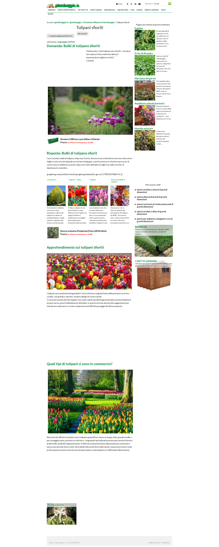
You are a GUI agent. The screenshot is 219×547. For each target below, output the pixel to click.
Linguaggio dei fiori (66, 42)
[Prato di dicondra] (145, 65)
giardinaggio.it (61, 22)
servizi (50, 14)
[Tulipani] (99, 195)
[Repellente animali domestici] (145, 115)
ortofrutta (83, 10)
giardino (51, 10)
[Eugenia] (145, 40)
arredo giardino (152, 10)
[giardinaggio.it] (63, 5)
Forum (120, 4)
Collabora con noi (154, 543)
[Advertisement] (73, 19)
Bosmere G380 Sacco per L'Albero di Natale (80, 139)
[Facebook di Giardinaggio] (127, 4)
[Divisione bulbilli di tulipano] (120, 195)
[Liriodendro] (57, 195)
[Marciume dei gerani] (145, 90)
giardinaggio (109, 10)
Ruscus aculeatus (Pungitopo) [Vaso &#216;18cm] (83, 231)
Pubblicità (165, 543)
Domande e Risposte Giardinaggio (99, 22)
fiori (132, 10)
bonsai (139, 10)
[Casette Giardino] (154, 274)
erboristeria (122, 10)
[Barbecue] (154, 240)
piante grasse (96, 10)
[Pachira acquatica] (61, 513)
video (163, 10)
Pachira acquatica (55, 505)
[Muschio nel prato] (145, 140)
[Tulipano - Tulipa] (78, 195)
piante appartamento (67, 10)
